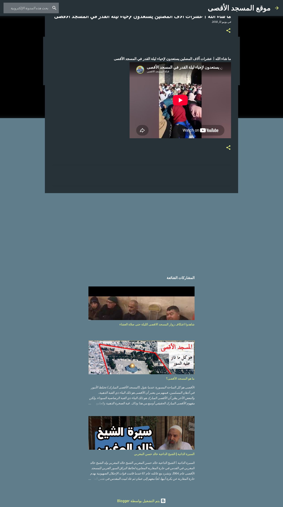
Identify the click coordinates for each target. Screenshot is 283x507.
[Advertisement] (141, 231)
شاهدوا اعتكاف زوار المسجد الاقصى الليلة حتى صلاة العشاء (157, 324)
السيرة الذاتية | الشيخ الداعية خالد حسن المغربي (164, 454)
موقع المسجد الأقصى (239, 8)
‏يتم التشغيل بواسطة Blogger (139, 501)
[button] (228, 31)
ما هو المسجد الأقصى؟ (180, 378)
